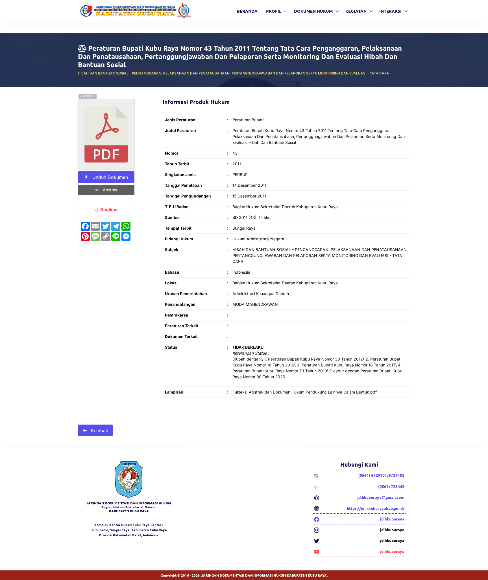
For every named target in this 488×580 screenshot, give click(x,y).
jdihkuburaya (392, 518)
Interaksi (390, 11)
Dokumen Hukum (313, 11)
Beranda (247, 11)
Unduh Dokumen (109, 177)
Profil (273, 11)
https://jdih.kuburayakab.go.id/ (375, 508)
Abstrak (109, 189)
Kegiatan (356, 11)
